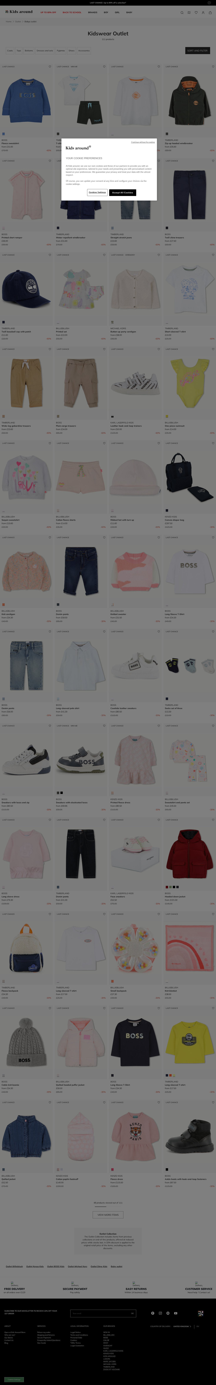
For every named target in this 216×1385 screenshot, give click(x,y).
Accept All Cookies (122, 193)
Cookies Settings (97, 192)
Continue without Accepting (143, 142)
